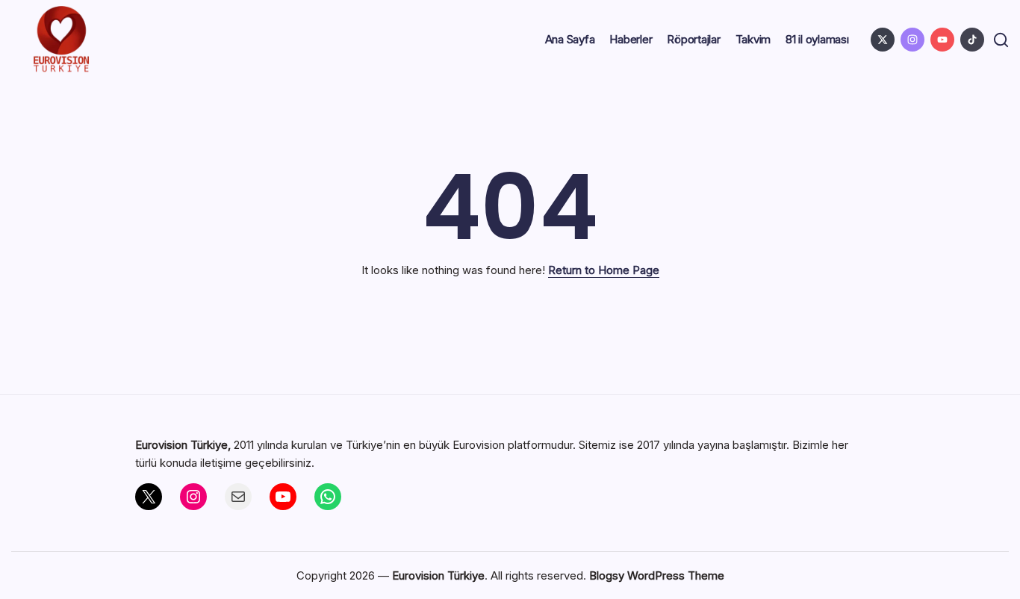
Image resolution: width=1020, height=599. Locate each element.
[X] (148, 496)
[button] (1001, 40)
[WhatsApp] (327, 496)
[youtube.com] (942, 40)
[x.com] (883, 40)
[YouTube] (283, 496)
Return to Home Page (603, 270)
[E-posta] (238, 496)
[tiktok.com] (972, 40)
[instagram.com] (912, 40)
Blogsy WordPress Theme (656, 575)
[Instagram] (193, 496)
